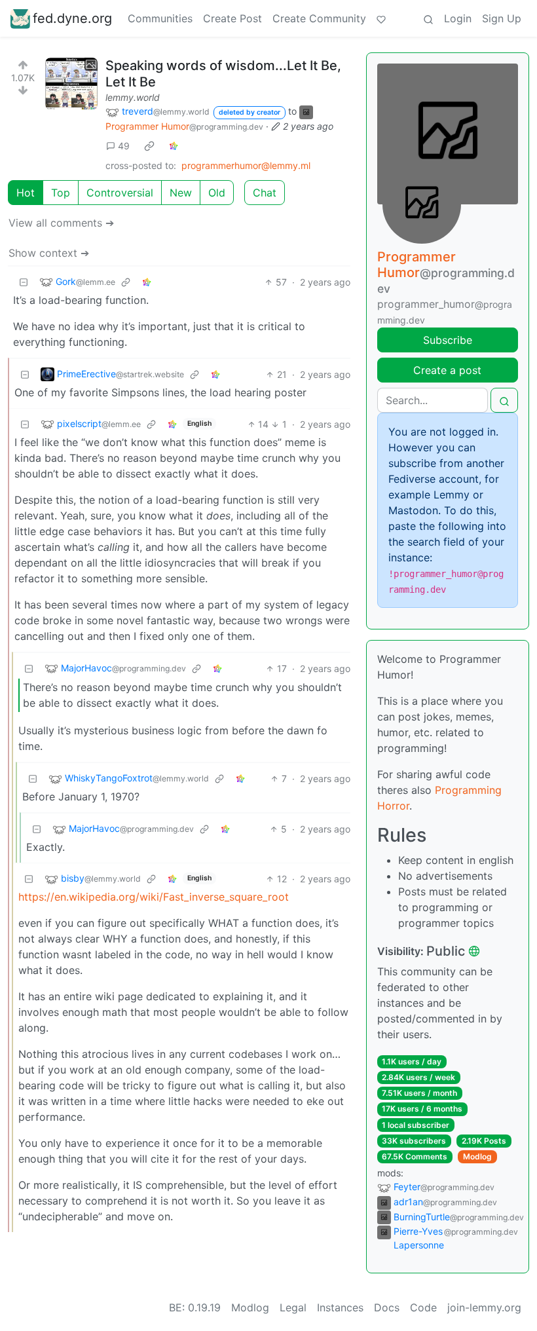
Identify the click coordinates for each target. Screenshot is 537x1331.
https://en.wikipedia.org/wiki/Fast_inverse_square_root (153, 896)
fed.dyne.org (72, 18)
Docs (386, 1307)
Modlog (477, 1156)
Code (423, 1307)
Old (216, 192)
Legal (293, 1307)
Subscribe (447, 340)
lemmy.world (132, 97)
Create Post (232, 18)
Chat (264, 192)
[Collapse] (23, 282)
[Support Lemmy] (381, 18)
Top (60, 192)
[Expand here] (71, 84)
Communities (160, 18)
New (181, 192)
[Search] (428, 18)
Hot (25, 192)
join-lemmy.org (484, 1307)
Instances (340, 1307)
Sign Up (501, 18)
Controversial (119, 192)
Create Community (319, 18)
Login (458, 18)
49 (124, 145)
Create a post (447, 370)
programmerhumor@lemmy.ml (245, 165)
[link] (149, 146)
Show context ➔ (49, 252)
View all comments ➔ (61, 222)
